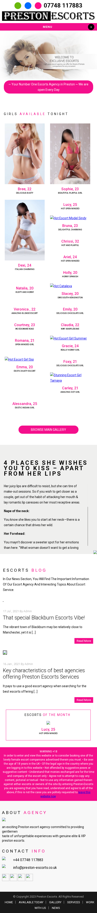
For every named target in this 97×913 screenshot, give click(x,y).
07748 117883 (63, 5)
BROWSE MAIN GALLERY (48, 429)
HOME (9, 902)
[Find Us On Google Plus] (21, 880)
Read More (84, 641)
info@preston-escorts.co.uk (35, 867)
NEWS (56, 908)
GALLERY (55, 902)
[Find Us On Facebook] (5, 880)
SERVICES (73, 902)
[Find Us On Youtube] (29, 880)
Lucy (45, 729)
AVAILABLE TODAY (31, 902)
